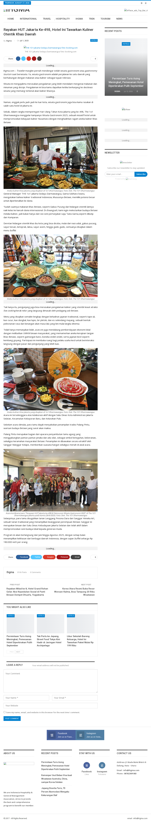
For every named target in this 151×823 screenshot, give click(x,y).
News (119, 18)
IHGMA (79, 18)
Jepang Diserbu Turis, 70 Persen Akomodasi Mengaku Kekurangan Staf (55, 791)
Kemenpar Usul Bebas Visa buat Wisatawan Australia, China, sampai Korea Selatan (56, 778)
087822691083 (130, 773)
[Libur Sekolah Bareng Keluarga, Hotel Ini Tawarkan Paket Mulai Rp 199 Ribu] (81, 623)
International (28, 18)
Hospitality (63, 18)
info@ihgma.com (131, 770)
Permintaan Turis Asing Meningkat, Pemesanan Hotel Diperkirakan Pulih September (126, 82)
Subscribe (141, 174)
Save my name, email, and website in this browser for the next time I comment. (43, 712)
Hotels (94, 40)
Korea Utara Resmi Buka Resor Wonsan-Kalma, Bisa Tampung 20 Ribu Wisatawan (74, 591)
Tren (92, 18)
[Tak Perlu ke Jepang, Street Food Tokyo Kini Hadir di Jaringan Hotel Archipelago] (50, 623)
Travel (47, 18)
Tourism (105, 18)
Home (11, 18)
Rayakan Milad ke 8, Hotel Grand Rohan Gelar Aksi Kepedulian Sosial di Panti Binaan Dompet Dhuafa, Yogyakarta (27, 591)
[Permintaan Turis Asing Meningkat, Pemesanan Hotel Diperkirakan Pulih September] (20, 623)
